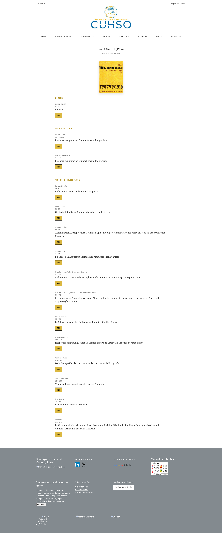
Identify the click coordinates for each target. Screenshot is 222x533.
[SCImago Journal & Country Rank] (50, 467)
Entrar (183, 4)
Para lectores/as (81, 487)
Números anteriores (63, 37)
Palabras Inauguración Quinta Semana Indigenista (81, 140)
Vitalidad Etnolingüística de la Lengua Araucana (80, 383)
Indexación (142, 37)
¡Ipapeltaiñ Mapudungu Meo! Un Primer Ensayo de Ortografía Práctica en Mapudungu (99, 342)
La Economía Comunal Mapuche (71, 404)
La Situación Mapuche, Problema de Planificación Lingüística (86, 322)
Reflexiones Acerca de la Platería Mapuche (76, 191)
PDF (58, 115)
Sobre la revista (87, 37)
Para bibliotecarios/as (84, 492)
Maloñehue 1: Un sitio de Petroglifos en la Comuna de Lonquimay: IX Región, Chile (97, 277)
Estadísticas (176, 37)
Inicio (43, 37)
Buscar (159, 37)
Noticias (106, 37)
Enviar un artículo (123, 487)
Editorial (59, 109)
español (42, 4)
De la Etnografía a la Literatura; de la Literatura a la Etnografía (87, 363)
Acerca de (123, 37)
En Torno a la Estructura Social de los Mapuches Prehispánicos (87, 256)
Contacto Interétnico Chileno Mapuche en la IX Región (83, 212)
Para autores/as (81, 490)
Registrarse (175, 4)
